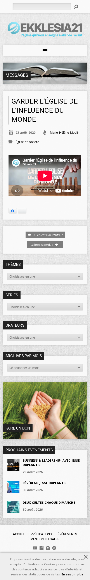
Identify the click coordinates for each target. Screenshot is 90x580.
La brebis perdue (42, 245)
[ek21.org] (54, 548)
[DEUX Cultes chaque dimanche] (13, 510)
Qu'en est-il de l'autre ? (47, 235)
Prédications (41, 534)
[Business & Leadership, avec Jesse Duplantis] (13, 468)
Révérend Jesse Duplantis (44, 483)
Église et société (27, 142)
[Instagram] (48, 548)
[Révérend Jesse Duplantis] (13, 491)
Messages (16, 75)
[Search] (76, 7)
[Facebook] (41, 548)
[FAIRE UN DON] (45, 437)
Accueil (19, 534)
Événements (67, 534)
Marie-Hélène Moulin (65, 132)
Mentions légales (45, 539)
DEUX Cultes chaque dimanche (49, 502)
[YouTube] (35, 548)
